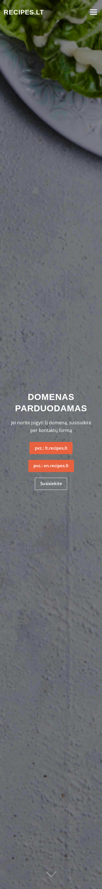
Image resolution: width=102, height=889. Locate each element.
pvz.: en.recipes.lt (51, 465)
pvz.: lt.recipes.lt (51, 448)
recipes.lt (24, 12)
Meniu (93, 11)
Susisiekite (51, 483)
